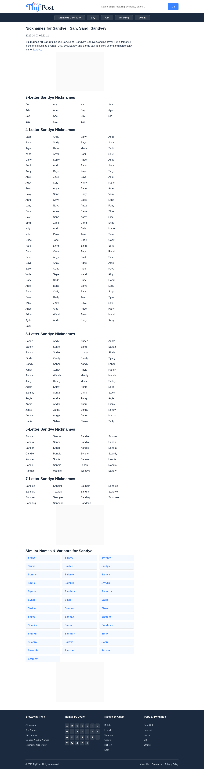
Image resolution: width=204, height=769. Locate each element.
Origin (142, 17)
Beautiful (148, 725)
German (108, 735)
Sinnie (32, 583)
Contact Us (157, 764)
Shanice (33, 625)
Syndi (31, 600)
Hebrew (108, 745)
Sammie (69, 583)
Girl (107, 17)
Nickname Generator (69, 17)
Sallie (105, 600)
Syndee (106, 557)
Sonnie (32, 574)
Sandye (36, 49)
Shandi (106, 608)
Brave (147, 735)
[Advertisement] (80, 71)
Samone (107, 616)
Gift (145, 740)
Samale (69, 650)
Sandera (70, 591)
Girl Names (31, 735)
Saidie (31, 566)
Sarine (32, 608)
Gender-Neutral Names (37, 740)
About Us (144, 764)
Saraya (106, 574)
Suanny (32, 642)
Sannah (69, 616)
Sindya (106, 566)
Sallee (31, 616)
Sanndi (32, 633)
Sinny (105, 633)
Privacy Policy (171, 764)
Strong (147, 745)
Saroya (69, 642)
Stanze (106, 650)
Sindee (69, 557)
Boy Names (31, 730)
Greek (107, 740)
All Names (31, 725)
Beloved (148, 730)
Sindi (68, 600)
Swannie (33, 650)
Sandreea (107, 625)
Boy (93, 17)
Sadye (32, 557)
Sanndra (70, 633)
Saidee (69, 566)
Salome (69, 574)
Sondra (69, 608)
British (107, 725)
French (108, 730)
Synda (32, 591)
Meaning (124, 17)
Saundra (107, 591)
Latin (106, 749)
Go (173, 6)
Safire (105, 642)
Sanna (69, 625)
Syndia (106, 583)
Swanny (33, 659)
